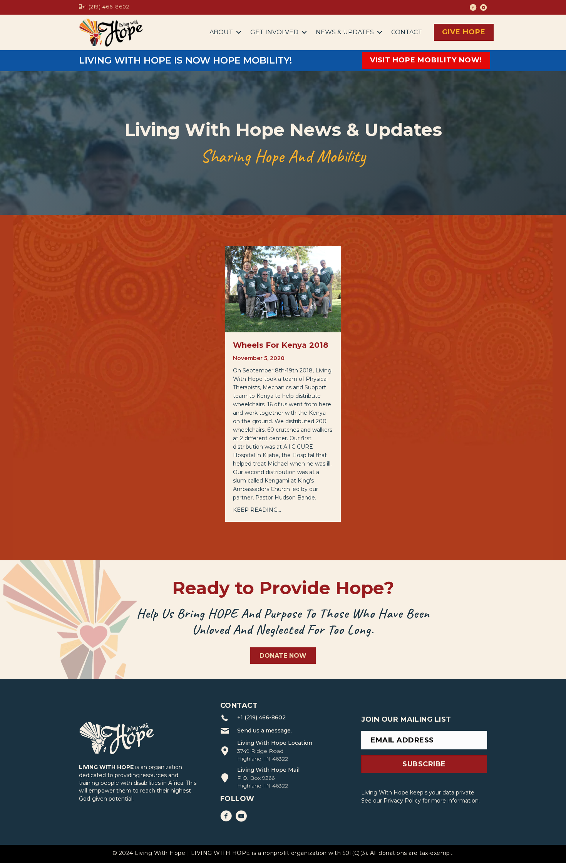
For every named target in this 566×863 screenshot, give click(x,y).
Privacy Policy (402, 800)
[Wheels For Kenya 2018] (283, 288)
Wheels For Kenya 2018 (280, 345)
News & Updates (345, 32)
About (221, 32)
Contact (406, 32)
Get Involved (274, 32)
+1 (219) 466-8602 (105, 6)
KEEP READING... (257, 509)
